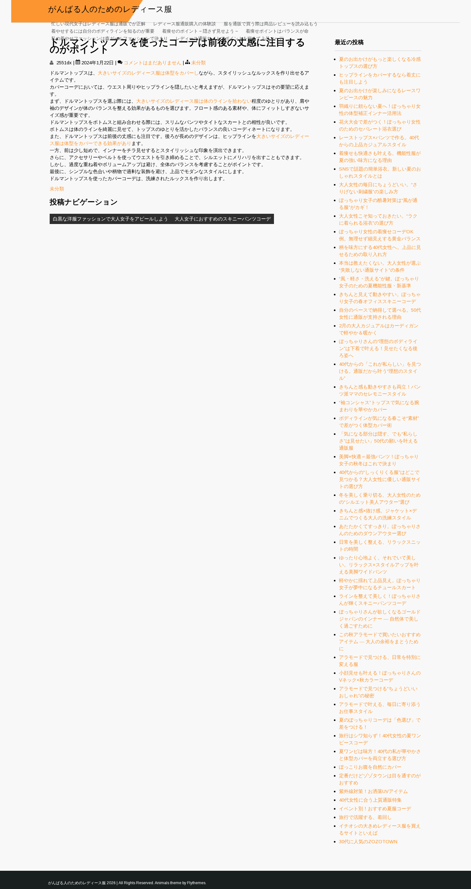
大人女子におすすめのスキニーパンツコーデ (223, 218)
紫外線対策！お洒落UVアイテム (373, 791)
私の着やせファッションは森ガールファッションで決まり (109, 38)
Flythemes (196, 883)
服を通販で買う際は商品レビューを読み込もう (271, 23)
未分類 (198, 62)
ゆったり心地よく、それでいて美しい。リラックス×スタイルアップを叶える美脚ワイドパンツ (379, 564)
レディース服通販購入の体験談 (184, 23)
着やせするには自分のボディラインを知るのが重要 (102, 30)
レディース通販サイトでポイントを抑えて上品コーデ (229, 38)
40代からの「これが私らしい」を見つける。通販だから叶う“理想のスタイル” (380, 371)
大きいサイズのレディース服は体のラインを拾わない (194, 101)
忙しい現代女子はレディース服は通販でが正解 (98, 23)
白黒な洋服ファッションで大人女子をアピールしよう (110, 218)
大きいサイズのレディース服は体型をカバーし (148, 73)
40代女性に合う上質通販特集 (370, 800)
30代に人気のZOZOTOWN (368, 841)
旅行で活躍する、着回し (365, 817)
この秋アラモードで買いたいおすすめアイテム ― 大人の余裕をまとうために (380, 641)
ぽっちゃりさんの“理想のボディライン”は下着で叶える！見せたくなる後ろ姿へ (378, 348)
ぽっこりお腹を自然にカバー (370, 767)
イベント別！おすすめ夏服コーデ (375, 808)
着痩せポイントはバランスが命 (277, 30)
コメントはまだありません (152, 62)
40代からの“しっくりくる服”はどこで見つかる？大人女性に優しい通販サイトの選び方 (380, 479)
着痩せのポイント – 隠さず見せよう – (200, 30)
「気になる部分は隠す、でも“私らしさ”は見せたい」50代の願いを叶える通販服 (378, 441)
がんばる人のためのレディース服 (110, 8)
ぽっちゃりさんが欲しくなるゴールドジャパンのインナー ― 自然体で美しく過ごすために (380, 619)
